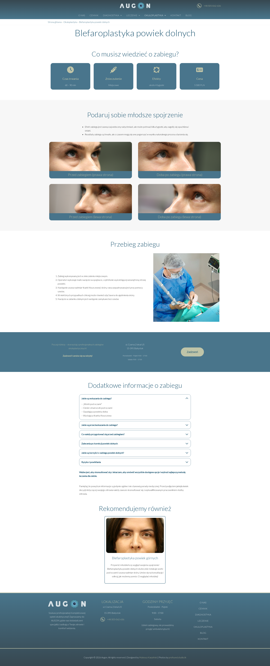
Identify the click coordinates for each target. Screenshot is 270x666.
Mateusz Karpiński (148, 657)
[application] (120, 15)
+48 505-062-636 (212, 5)
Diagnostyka (111, 15)
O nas (81, 15)
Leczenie (131, 15)
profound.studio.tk (177, 657)
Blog (188, 15)
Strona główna (55, 22)
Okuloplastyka (153, 15)
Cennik (94, 15)
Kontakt (175, 15)
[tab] (135, 407)
